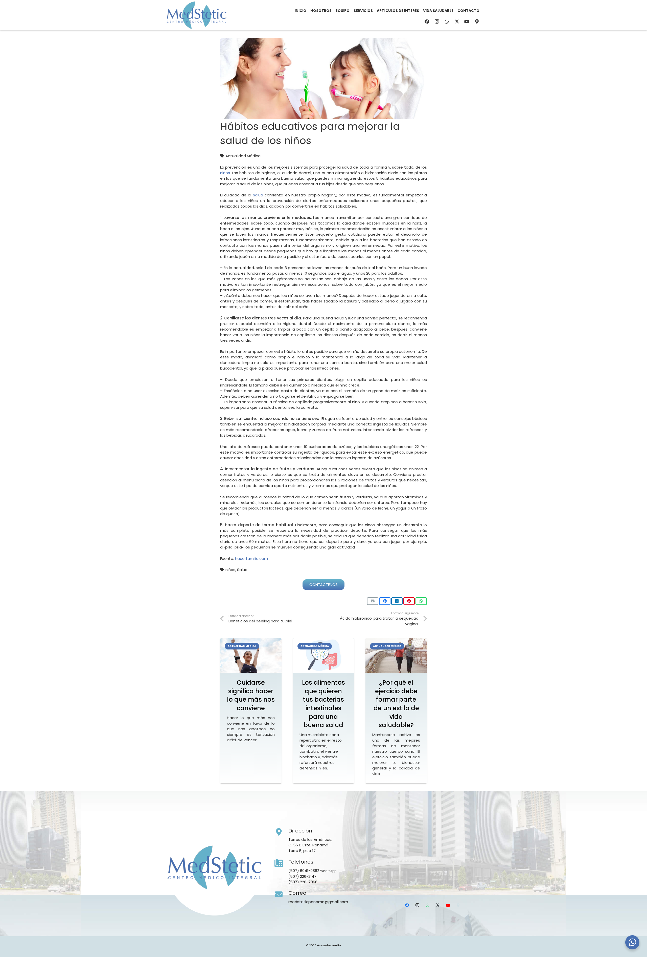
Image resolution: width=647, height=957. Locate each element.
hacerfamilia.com (251, 558)
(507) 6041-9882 (303, 870)
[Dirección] (281, 832)
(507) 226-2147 (302, 876)
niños (225, 172)
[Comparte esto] (384, 601)
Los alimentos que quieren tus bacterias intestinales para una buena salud (323, 703)
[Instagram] (437, 21)
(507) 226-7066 (302, 882)
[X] (456, 21)
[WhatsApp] (446, 21)
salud (258, 195)
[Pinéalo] (409, 601)
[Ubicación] (476, 21)
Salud (242, 569)
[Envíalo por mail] (372, 601)
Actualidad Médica (243, 155)
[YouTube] (466, 21)
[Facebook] (426, 21)
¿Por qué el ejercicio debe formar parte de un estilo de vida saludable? (396, 703)
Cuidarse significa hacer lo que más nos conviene (251, 695)
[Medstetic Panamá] (196, 15)
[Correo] (281, 894)
